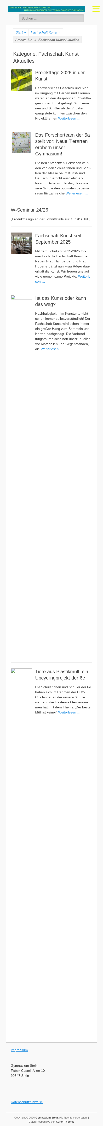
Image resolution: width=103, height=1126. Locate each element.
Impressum (19, 1050)
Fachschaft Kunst (45, 32)
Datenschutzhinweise (27, 1102)
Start (21, 32)
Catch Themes (65, 1121)
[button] (96, 9)
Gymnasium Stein (46, 1117)
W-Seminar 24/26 (29, 210)
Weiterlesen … (69, 118)
